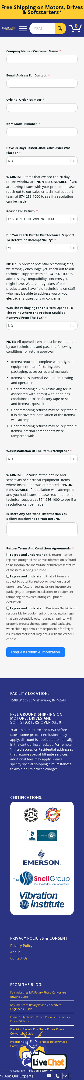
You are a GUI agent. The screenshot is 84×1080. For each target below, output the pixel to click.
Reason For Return (20, 211)
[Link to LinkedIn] (70, 1075)
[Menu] (23, 28)
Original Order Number (24, 99)
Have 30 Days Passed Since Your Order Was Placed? (38, 150)
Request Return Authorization (35, 652)
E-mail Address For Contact (26, 75)
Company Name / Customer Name (32, 51)
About (15, 951)
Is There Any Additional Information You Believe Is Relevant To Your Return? (36, 516)
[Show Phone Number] (57, 1076)
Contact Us (19, 958)
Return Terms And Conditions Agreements (38, 548)
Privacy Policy (21, 945)
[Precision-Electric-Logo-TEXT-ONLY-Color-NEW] (9, 28)
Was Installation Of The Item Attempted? (37, 451)
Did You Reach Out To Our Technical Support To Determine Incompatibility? (40, 237)
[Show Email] (49, 1076)
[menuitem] (23, 28)
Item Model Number (21, 124)
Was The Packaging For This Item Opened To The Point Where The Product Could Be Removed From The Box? (39, 313)
